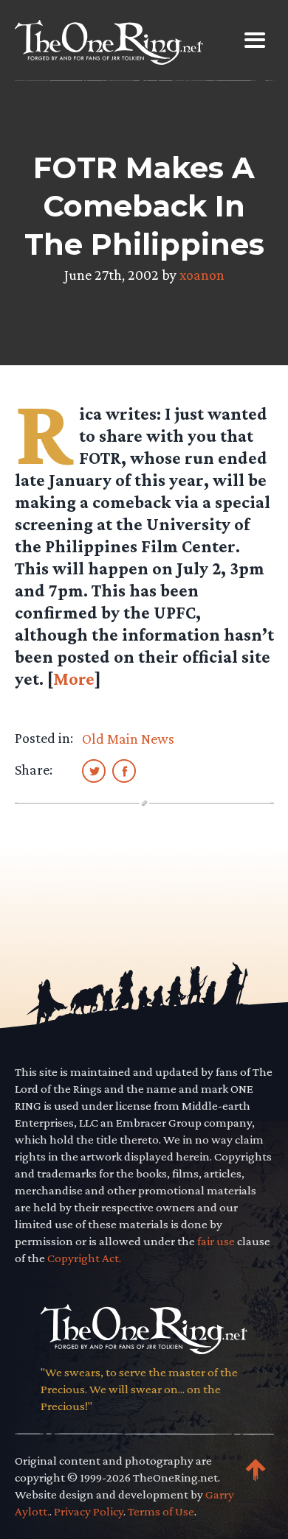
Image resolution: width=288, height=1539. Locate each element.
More (74, 678)
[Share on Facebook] (124, 770)
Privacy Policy (88, 1511)
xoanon (201, 275)
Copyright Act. (84, 1258)
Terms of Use (161, 1511)
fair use (216, 1241)
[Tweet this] (94, 770)
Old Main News (128, 738)
